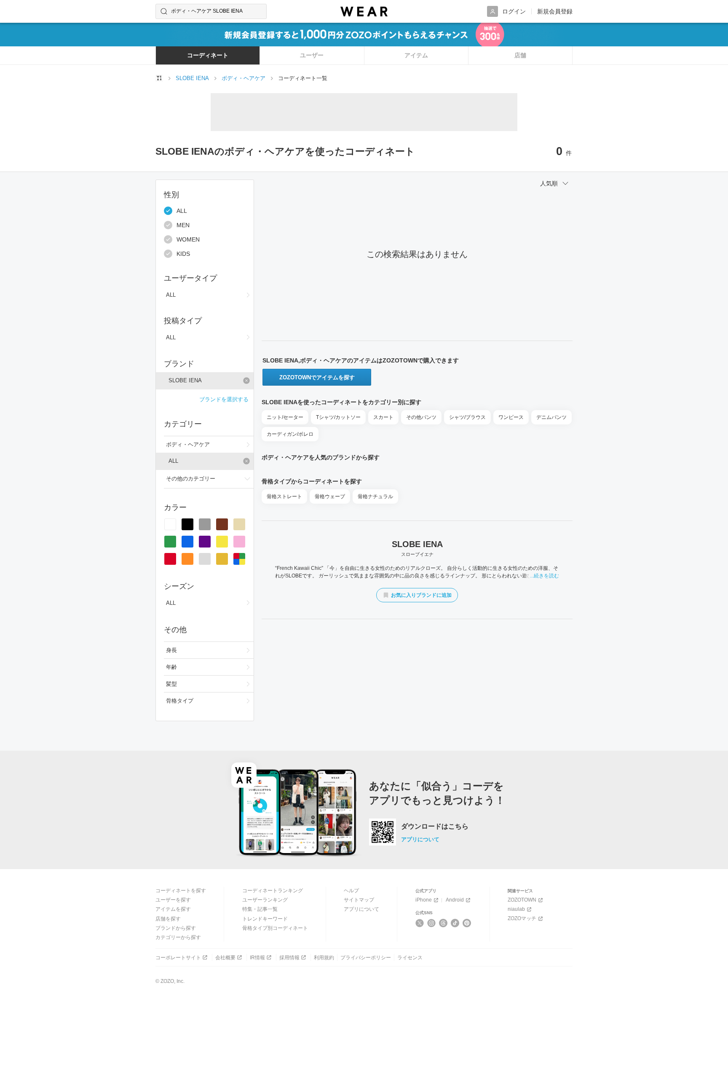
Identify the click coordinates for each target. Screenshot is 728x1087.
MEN (183, 225)
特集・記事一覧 (260, 909)
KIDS (183, 253)
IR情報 (257, 958)
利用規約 (324, 957)
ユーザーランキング (265, 900)
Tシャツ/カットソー (338, 417)
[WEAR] (364, 11)
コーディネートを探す (180, 891)
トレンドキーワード (265, 919)
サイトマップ (359, 900)
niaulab (516, 909)
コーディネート (207, 55)
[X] (419, 923)
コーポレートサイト (178, 958)
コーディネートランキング (272, 891)
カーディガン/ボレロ (290, 434)
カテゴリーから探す (178, 937)
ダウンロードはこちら (434, 826)
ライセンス (410, 957)
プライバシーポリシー (365, 957)
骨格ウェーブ (330, 496)
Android (455, 900)
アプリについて (420, 839)
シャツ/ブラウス (467, 417)
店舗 (520, 55)
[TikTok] (455, 923)
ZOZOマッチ (522, 918)
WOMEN (188, 239)
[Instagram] (431, 923)
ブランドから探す (175, 928)
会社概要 (225, 958)
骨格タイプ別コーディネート (275, 928)
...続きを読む (544, 576)
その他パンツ (421, 417)
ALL (182, 210)
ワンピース (511, 417)
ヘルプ (351, 891)
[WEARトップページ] (159, 78)
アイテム (416, 55)
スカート (383, 417)
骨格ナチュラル (375, 496)
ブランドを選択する (224, 399)
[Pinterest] (467, 923)
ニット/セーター (285, 417)
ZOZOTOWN (522, 900)
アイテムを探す (173, 909)
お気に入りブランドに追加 (421, 595)
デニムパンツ (551, 417)
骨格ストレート (284, 496)
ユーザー (312, 55)
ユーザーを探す (173, 900)
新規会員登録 (555, 11)
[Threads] (443, 923)
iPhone (423, 900)
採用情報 (289, 958)
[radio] (170, 524)
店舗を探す (168, 919)
